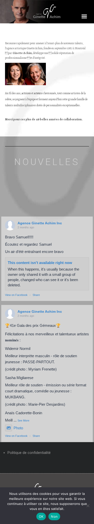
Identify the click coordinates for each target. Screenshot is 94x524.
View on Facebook (16, 294)
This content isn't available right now (40, 262)
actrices (26, 93)
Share (36, 294)
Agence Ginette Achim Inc (40, 223)
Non (54, 516)
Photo (18, 428)
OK (41, 516)
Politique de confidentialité (29, 452)
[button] (84, 16)
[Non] (87, 505)
